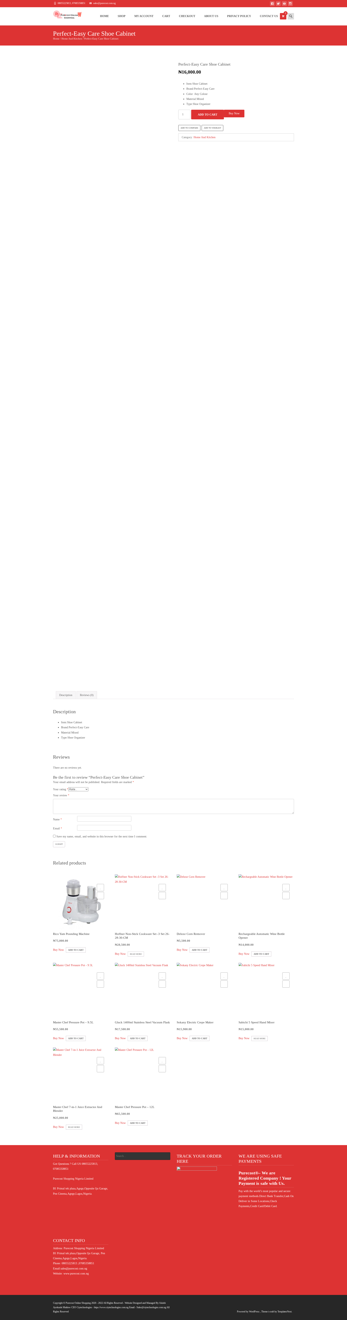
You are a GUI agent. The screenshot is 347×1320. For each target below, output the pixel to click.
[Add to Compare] (100, 895)
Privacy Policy (239, 16)
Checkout (187, 16)
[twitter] (278, 4)
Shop (122, 16)
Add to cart (207, 114)
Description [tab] (65, 695)
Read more (136, 954)
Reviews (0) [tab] (87, 695)
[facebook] (272, 4)
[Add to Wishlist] (100, 887)
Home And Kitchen (71, 38)
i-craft (271, 1311)
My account (143, 16)
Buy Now (234, 113)
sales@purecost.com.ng (74, 1268)
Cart (166, 16)
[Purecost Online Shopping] (64, 15)
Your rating (60, 789)
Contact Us (269, 16)
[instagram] (290, 4)
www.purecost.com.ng (76, 1273)
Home (104, 16)
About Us (211, 16)
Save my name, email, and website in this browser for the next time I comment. (101, 836)
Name (57, 819)
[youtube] (284, 4)
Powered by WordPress (248, 1311)
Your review (61, 795)
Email (57, 828)
